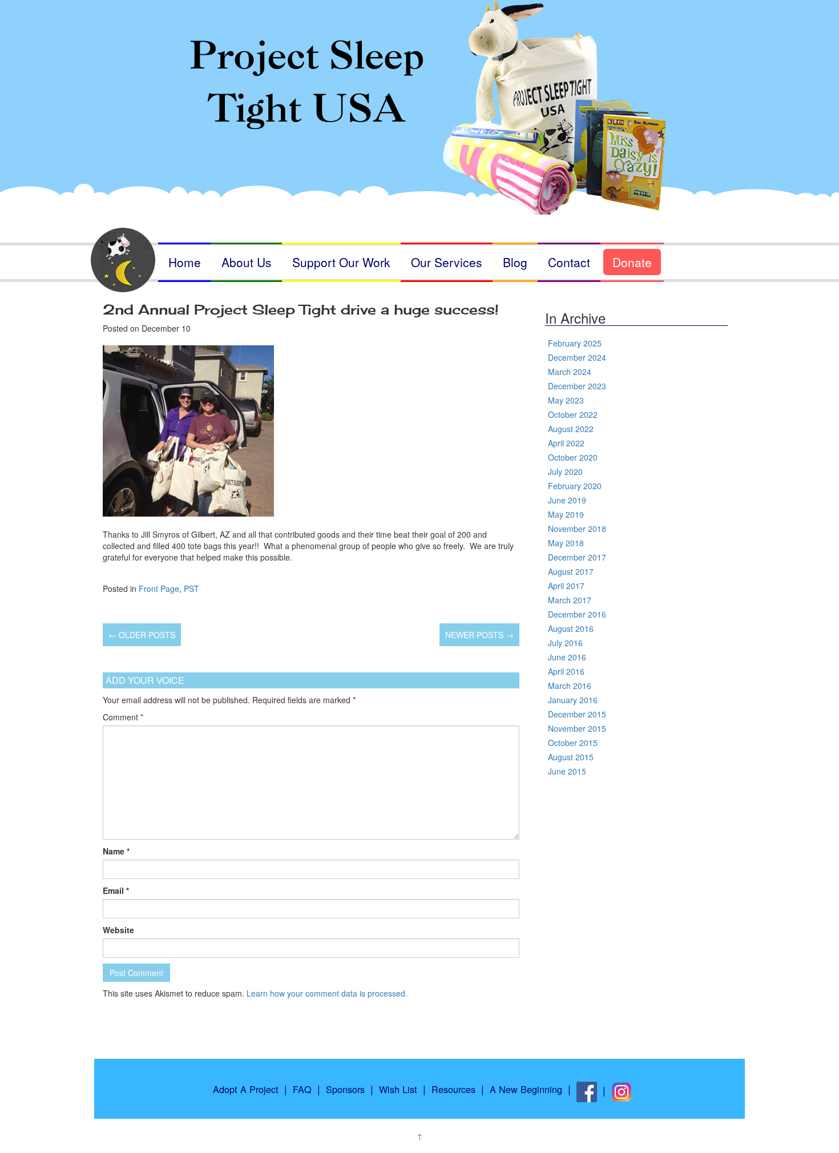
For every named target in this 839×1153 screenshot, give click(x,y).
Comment (123, 717)
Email (116, 890)
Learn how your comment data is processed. (327, 993)
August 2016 (571, 628)
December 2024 (577, 357)
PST (191, 588)
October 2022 (573, 414)
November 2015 (577, 728)
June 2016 (567, 657)
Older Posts (141, 634)
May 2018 (566, 543)
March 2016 (569, 685)
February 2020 (575, 485)
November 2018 (577, 528)
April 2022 (566, 443)
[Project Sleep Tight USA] (419, 90)
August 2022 (571, 428)
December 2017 (577, 557)
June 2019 (567, 500)
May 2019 (566, 514)
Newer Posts (479, 634)
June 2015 (567, 771)
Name (116, 851)
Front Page (159, 588)
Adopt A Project (246, 1089)
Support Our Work (341, 262)
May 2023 (566, 400)
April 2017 (566, 585)
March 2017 (569, 600)
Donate (632, 262)
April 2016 (566, 671)
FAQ (302, 1089)
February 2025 (575, 343)
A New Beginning (526, 1089)
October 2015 (573, 742)
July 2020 (565, 471)
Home (184, 262)
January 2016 (573, 699)
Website (118, 930)
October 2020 (573, 457)
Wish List (398, 1089)
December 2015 (577, 714)
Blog (515, 262)
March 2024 (569, 371)
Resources (453, 1089)
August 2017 (571, 571)
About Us (246, 262)
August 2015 (571, 757)
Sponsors (345, 1089)
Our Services (446, 262)
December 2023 (577, 386)
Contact (569, 262)
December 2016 (577, 614)
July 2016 (565, 642)
